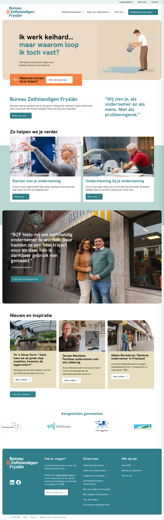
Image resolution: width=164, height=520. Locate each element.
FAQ (25, 517)
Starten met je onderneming (36, 180)
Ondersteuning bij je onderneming (115, 180)
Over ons (119, 12)
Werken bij (142, 2)
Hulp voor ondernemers (98, 12)
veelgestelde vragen (64, 475)
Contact (155, 2)
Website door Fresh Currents (53, 517)
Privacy (33, 517)
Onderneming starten (71, 12)
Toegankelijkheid (126, 2)
